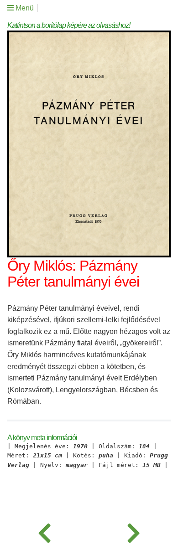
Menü (24, 8)
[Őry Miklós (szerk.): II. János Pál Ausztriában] (44, 531)
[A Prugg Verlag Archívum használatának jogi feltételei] (133, 531)
